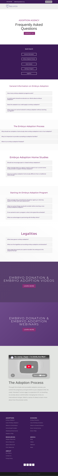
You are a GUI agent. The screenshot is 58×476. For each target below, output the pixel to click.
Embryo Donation (34, 420)
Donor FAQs (33, 430)
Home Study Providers (11, 428)
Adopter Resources (10, 439)
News (31, 447)
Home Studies (29, 64)
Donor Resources (10, 442)
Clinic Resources (10, 447)
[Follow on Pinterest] (33, 465)
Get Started (48, 1)
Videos (32, 442)
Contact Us (29, 33)
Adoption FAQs (9, 433)
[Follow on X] (30, 465)
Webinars (32, 444)
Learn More (29, 286)
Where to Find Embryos (12, 425)
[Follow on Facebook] (25, 465)
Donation (40, 422)
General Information (29, 54)
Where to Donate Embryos (36, 425)
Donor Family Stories (35, 428)
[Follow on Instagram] (27, 465)
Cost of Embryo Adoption (12, 422)
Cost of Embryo (34, 422)
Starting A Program (29, 68)
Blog (31, 439)
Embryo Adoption (10, 420)
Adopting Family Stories (12, 430)
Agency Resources (10, 444)
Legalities (29, 73)
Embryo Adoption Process (29, 59)
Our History (9, 453)
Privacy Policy (9, 458)
